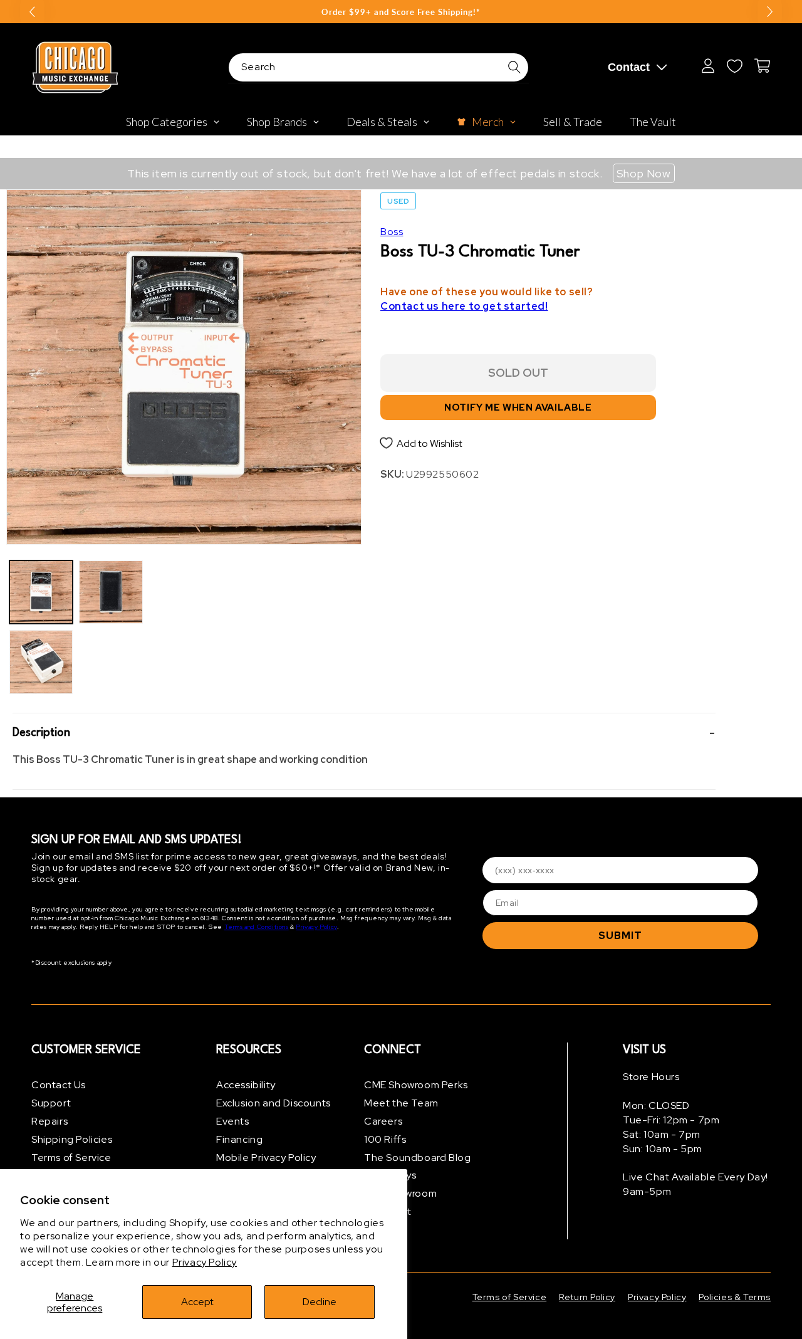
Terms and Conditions (256, 927)
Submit (620, 935)
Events (232, 1121)
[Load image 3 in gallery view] (110, 592)
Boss (391, 231)
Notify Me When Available (517, 407)
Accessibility (246, 1084)
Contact (629, 67)
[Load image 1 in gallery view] (41, 592)
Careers (383, 1121)
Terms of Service (71, 1157)
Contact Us (58, 1084)
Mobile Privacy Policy (266, 1157)
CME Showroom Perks (416, 1084)
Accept (197, 1301)
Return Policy (587, 1297)
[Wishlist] (734, 66)
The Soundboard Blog (417, 1157)
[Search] (514, 67)
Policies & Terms (735, 1297)
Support (51, 1103)
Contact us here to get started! (464, 306)
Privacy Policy (204, 1262)
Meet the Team (401, 1103)
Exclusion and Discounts (273, 1103)
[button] (364, 733)
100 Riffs (385, 1139)
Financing (239, 1139)
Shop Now (644, 173)
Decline (319, 1301)
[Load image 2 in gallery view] (41, 661)
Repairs (49, 1121)
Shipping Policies (71, 1139)
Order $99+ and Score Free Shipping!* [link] (401, 12)
